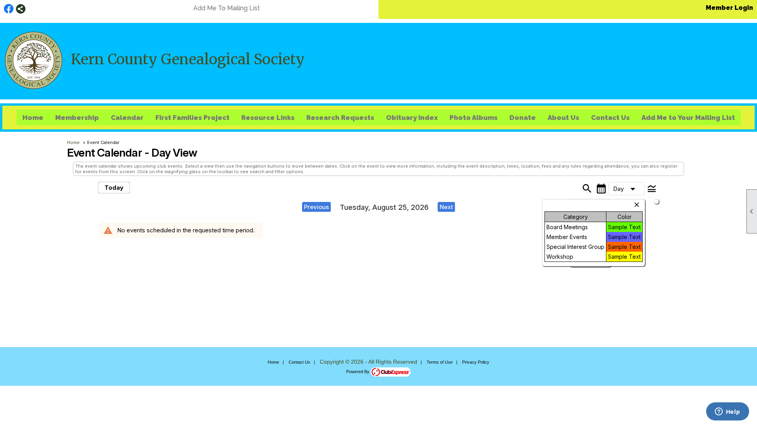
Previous (316, 207)
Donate (522, 117)
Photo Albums (473, 117)
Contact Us (610, 117)
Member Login (729, 7)
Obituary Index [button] (412, 117)
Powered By (358, 371)
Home (32, 117)
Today (113, 187)
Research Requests (340, 117)
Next (446, 207)
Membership (77, 117)
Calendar (127, 117)
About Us (563, 117)
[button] (626, 188)
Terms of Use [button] (440, 362)
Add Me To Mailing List (226, 8)
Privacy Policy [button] (475, 362)
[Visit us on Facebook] (9, 9)
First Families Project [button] (192, 117)
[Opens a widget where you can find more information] (727, 412)
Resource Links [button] (268, 117)
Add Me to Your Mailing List (688, 117)
